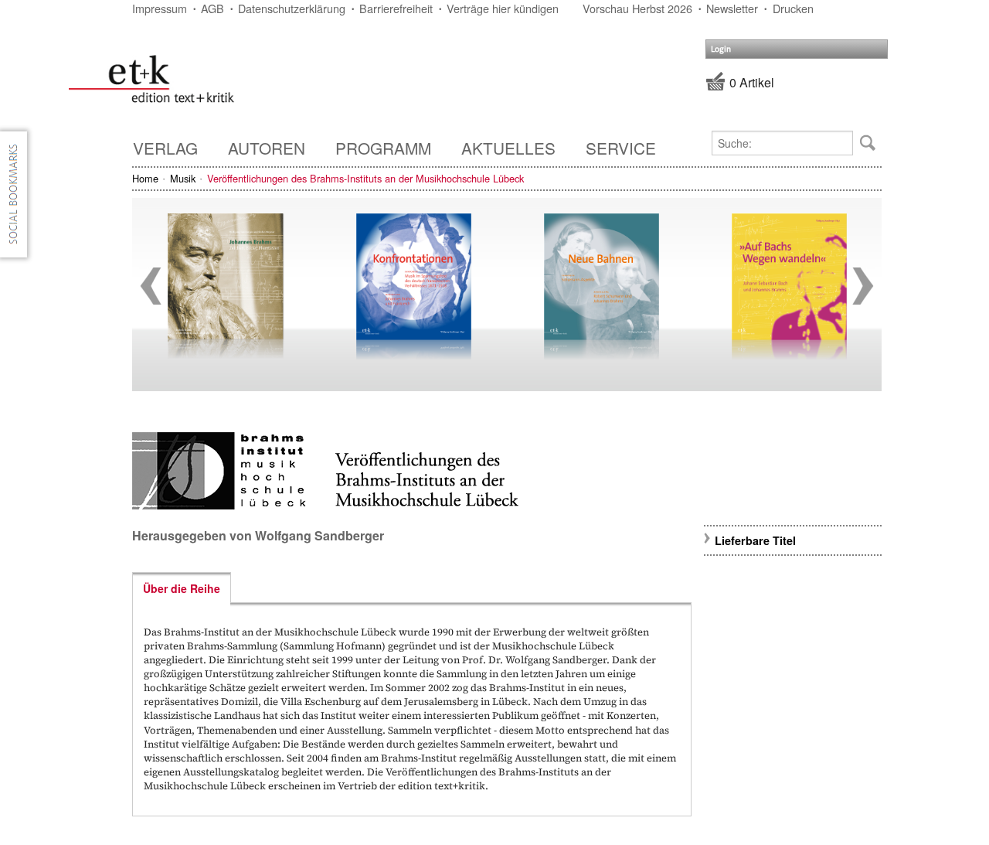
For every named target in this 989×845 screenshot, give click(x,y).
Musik (182, 178)
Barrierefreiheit (396, 8)
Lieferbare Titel (755, 540)
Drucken (793, 8)
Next (863, 286)
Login (721, 49)
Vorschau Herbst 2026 (637, 8)
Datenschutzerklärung (291, 8)
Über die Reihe (181, 588)
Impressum (159, 8)
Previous (150, 286)
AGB (212, 8)
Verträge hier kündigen (503, 8)
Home (145, 178)
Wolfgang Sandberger (319, 535)
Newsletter (732, 8)
